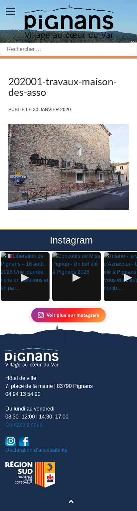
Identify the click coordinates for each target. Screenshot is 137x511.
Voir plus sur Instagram (73, 315)
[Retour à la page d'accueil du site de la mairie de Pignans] (68, 21)
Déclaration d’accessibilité (36, 450)
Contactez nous (23, 424)
